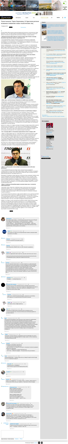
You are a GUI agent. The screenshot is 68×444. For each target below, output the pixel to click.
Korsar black (9, 413)
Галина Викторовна (11, 284)
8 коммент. (44, 65)
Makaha (8, 239)
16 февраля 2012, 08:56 (24, 403)
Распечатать (23, 27)
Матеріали (18, 17)
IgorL (6, 318)
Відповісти (8, 228)
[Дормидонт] (3, 220)
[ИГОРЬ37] (3, 276)
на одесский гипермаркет (54, 79)
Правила (17, 438)
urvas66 (8, 371)
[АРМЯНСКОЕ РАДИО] (5, 424)
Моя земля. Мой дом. (50, 96)
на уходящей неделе (55, 103)
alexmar (8, 379)
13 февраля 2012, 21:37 (17, 371)
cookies (35, 442)
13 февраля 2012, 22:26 (16, 379)
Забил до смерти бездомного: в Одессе (54, 82)
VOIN (9, 231)
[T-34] (3, 311)
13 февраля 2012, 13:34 (16, 294)
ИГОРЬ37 (9, 277)
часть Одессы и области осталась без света (55, 70)
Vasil (6, 356)
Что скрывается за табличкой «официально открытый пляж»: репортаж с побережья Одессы (56, 26)
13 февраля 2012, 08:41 (16, 252)
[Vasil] (2, 356)
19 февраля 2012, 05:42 (17, 231)
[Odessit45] (3, 363)
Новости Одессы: (46, 47)
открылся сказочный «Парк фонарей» (49, 133)
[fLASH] (2, 334)
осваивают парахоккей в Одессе (49, 147)
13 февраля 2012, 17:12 (13, 334)
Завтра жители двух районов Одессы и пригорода (56, 57)
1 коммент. (44, 57)
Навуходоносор (13, 387)
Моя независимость (59, 96)
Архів (27, 17)
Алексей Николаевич (12, 403)
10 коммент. (44, 91)
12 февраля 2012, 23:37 (17, 218)
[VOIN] (4, 233)
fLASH (6, 334)
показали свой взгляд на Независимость (54, 55)
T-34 (7, 309)
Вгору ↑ (21, 438)
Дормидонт (9, 218)
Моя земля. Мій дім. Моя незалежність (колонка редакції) (45, 10)
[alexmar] (3, 379)
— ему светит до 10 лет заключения (52, 84)
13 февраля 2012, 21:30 (18, 363)
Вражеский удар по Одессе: (52, 91)
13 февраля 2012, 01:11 (15, 245)
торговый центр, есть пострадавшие (55, 92)
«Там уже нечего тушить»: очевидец (54, 77)
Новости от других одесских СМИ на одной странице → (53, 116)
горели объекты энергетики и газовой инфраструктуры (55, 89)
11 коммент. (44, 96)
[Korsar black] (3, 415)
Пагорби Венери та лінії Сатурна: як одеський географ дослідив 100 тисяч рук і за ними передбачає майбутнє (6, 9)
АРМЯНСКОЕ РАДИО (14, 423)
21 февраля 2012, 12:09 (24, 423)
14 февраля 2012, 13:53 (22, 387)
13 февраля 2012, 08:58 (15, 262)
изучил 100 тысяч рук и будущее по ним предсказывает (55, 75)
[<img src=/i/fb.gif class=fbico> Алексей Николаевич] (3, 405)
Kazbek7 (8, 343)
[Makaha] (3, 238)
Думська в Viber (45, 156)
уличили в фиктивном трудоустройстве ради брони (56, 106)
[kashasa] (2, 262)
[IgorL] (2, 318)
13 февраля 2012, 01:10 (15, 239)
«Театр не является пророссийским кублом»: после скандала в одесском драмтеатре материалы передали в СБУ (55, 32)
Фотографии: (45, 121)
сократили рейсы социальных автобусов (54, 67)
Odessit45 (9, 363)
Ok (39, 442)
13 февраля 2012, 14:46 (12, 318)
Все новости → (45, 115)
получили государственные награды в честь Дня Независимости (55, 63)
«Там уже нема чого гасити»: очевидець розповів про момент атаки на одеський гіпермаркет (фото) (19, 9)
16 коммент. (44, 105)
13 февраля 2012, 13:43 (17, 302)
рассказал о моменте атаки (52, 78)
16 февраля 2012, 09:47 (19, 413)
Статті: (44, 22)
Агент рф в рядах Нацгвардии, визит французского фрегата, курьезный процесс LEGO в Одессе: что (55, 101)
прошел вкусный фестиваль (59, 50)
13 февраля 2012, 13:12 (22, 284)
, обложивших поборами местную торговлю (54, 112)
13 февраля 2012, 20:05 (15, 343)
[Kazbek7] (3, 343)
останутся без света (50, 58)
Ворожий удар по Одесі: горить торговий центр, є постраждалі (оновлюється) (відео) (32, 9)
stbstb (7, 252)
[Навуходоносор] (4, 386)
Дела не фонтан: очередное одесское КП (54, 105)
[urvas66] (3, 374)
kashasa (7, 262)
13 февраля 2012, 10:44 (18, 277)
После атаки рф (49, 69)
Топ (34, 17)
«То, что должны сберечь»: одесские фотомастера (56, 54)
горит (59, 91)
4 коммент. (44, 77)
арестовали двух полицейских (56, 111)
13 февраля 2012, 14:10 (15, 309)
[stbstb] (3, 254)
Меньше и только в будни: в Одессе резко (54, 65)
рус (51, 17)
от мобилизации (49, 107)
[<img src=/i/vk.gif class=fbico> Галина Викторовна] (3, 286)
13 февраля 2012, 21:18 (12, 356)
